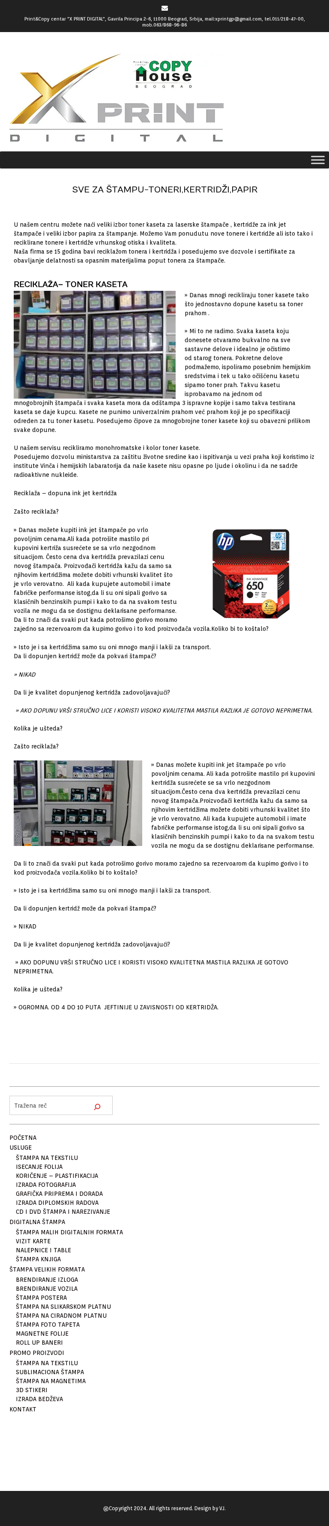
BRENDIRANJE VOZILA (47, 1288)
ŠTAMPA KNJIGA (38, 1259)
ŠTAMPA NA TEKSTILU (47, 1157)
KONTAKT (22, 1409)
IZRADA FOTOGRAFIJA (46, 1184)
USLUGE (20, 1147)
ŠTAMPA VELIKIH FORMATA (47, 1269)
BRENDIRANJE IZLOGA (47, 1279)
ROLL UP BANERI (39, 1342)
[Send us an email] (165, 8)
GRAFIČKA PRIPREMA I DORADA (59, 1193)
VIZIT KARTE (33, 1241)
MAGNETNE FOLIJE (42, 1333)
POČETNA (22, 1137)
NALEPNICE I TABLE (43, 1250)
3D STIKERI (32, 1390)
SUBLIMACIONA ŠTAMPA (50, 1372)
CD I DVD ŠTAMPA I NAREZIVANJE (63, 1211)
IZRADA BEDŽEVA (39, 1399)
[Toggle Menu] (318, 160)
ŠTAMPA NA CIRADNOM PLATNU (61, 1315)
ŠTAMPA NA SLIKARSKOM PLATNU (63, 1306)
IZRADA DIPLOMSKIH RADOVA (57, 1202)
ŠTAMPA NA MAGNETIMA (51, 1381)
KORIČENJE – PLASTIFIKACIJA (57, 1175)
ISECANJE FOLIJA (39, 1166)
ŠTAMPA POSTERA (41, 1297)
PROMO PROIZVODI (36, 1352)
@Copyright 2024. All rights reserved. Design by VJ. (164, 1508)
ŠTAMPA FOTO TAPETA (48, 1324)
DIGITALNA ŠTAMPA (37, 1221)
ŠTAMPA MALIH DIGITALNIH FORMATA (69, 1232)
